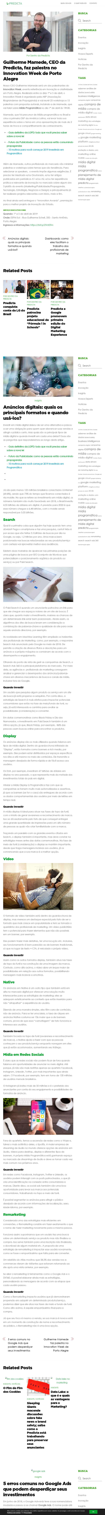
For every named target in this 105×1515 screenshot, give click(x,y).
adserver (82, 88)
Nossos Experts (85, 53)
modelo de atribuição (91, 158)
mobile (81, 158)
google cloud (84, 133)
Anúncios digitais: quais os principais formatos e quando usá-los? (20, 244)
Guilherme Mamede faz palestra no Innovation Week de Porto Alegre (56, 1345)
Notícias (82, 59)
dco (90, 121)
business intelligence (89, 96)
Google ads (98, 129)
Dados (100, 113)
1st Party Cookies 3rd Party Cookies (87, 84)
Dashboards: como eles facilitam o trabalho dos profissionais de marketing (56, 246)
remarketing (96, 191)
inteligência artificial (94, 142)
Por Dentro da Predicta (38, 55)
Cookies (95, 113)
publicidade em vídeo (84, 192)
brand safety (90, 92)
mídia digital (86, 162)
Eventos (82, 37)
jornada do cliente (83, 146)
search (81, 195)
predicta (83, 182)
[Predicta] (14, 3)
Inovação (83, 43)
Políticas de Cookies (14, 1513)
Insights (82, 48)
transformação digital (84, 200)
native (100, 171)
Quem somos (66, 3)
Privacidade (28, 1513)
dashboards (81, 117)
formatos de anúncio (89, 129)
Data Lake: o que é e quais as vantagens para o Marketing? (60, 1399)
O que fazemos (80, 3)
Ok (93, 1512)
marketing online (87, 154)
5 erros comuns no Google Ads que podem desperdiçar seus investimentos (20, 1345)
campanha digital (84, 100)
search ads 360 (91, 195)
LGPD (96, 150)
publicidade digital (89, 187)
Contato (93, 3)
